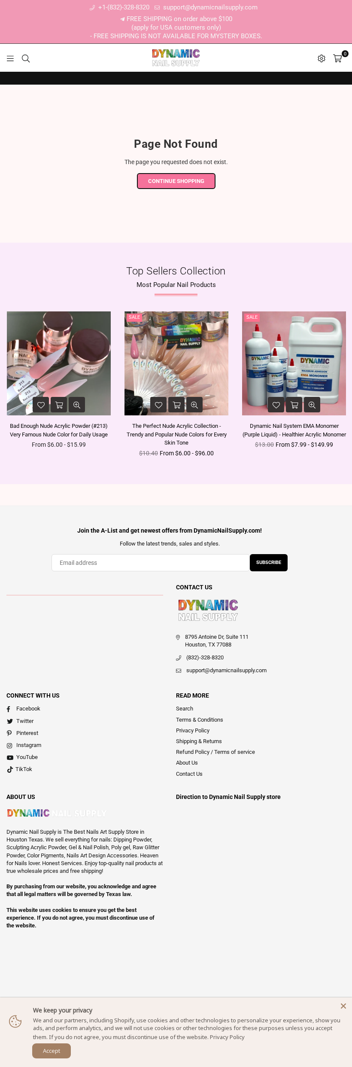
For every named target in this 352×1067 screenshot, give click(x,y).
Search (184, 708)
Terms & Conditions (199, 719)
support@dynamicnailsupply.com (209, 7)
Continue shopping (176, 181)
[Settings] (321, 58)
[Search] (25, 58)
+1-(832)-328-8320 (123, 7)
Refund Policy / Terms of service (215, 752)
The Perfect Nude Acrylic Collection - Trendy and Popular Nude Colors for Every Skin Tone (177, 434)
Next (344, 386)
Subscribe (268, 562)
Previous (7, 386)
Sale (134, 317)
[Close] (343, 1006)
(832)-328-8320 (205, 657)
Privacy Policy (192, 730)
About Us (187, 762)
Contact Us (189, 774)
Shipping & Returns (199, 741)
